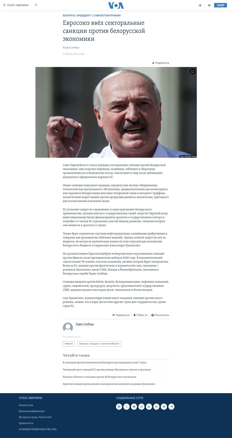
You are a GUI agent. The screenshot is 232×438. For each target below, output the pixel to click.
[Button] (160, 63)
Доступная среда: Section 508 (35, 417)
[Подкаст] (156, 407)
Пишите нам (26, 405)
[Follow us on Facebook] (119, 407)
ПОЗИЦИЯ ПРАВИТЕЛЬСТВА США (38, 429)
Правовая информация (32, 411)
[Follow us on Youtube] (134, 407)
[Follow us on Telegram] (171, 407)
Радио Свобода (71, 47)
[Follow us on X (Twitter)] (126, 407)
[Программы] (209, 5)
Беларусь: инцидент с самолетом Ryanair (92, 15)
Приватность (26, 423)
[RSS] (149, 407)
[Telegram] (200, 5)
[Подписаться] (164, 407)
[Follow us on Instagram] (141, 407)
